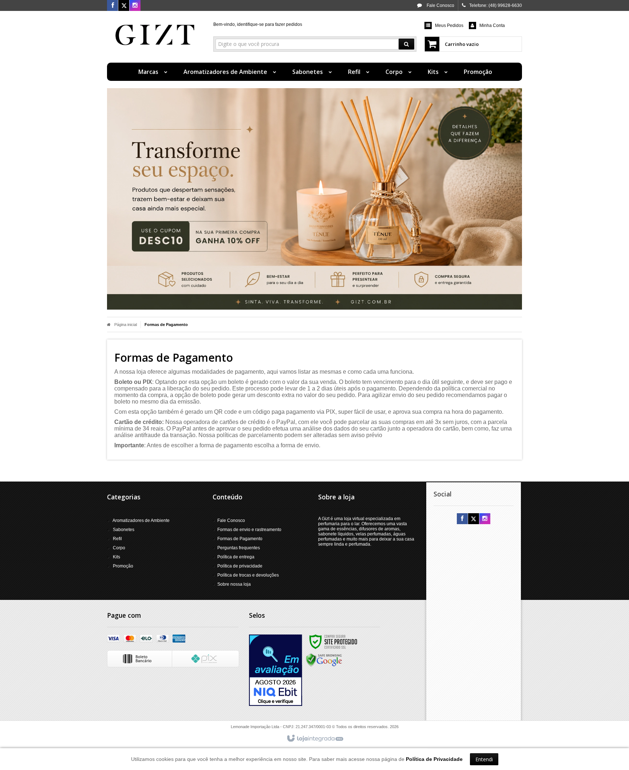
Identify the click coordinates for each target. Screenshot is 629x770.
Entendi (484, 759)
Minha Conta (492, 25)
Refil (117, 538)
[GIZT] (155, 35)
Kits (116, 556)
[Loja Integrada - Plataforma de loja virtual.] (315, 739)
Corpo (119, 547)
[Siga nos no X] (123, 5)
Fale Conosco (440, 5)
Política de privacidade (239, 566)
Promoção (123, 566)
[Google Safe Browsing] (324, 659)
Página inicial (125, 324)
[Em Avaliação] (275, 670)
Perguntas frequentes (238, 547)
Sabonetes (123, 529)
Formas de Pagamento (239, 538)
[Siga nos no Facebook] (112, 5)
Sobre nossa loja (234, 584)
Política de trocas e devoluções (248, 575)
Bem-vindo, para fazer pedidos (257, 24)
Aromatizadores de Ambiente (141, 520)
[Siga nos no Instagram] (135, 5)
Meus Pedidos (449, 25)
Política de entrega (235, 556)
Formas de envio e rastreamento (249, 529)
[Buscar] (406, 44)
